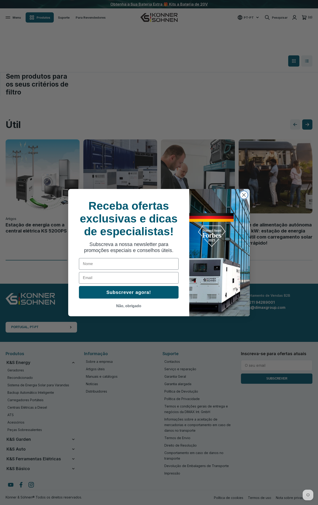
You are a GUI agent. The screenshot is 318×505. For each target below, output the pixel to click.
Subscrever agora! (128, 292)
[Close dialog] (244, 195)
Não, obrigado (128, 306)
